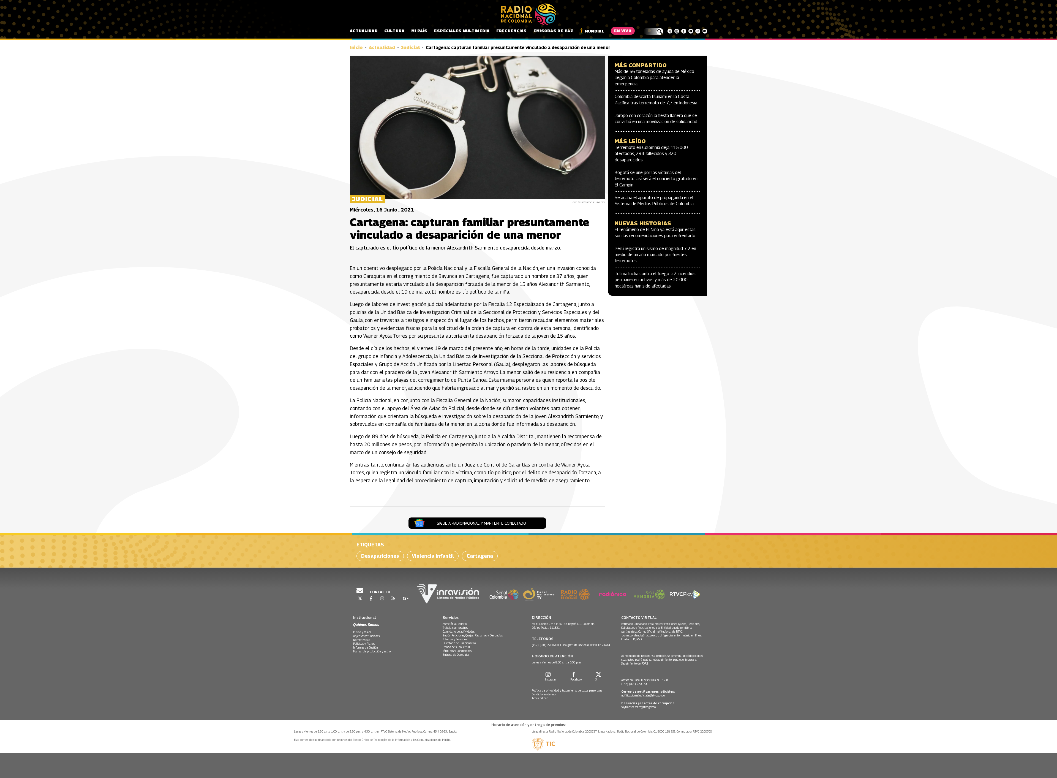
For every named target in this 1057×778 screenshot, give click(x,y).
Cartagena (480, 556)
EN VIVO (622, 30)
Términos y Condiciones (457, 650)
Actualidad (364, 30)
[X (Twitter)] (670, 31)
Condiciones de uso (543, 694)
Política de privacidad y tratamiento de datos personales (567, 690)
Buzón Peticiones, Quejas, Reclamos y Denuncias (473, 635)
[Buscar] (653, 31)
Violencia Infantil (433, 556)
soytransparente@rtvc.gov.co (638, 707)
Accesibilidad (540, 698)
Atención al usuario (455, 623)
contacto (379, 592)
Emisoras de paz (553, 30)
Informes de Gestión (365, 647)
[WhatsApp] (697, 31)
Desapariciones (380, 556)
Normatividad (361, 639)
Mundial (594, 31)
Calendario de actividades (459, 631)
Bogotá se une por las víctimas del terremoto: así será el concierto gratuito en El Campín (656, 179)
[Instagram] (676, 31)
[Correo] (704, 31)
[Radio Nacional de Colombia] (528, 14)
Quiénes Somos (366, 624)
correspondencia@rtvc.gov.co (639, 635)
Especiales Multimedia (462, 30)
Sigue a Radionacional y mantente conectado (481, 523)
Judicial (410, 47)
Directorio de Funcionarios (459, 643)
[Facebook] (683, 31)
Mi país (419, 30)
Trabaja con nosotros (455, 627)
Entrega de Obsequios (456, 654)
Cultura (394, 30)
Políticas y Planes (364, 643)
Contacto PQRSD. (632, 639)
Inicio (356, 47)
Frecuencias (511, 30)
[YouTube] (690, 31)
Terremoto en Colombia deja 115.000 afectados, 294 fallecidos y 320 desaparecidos (651, 153)
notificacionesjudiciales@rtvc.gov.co (643, 695)
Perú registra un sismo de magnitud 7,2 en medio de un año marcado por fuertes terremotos (655, 255)
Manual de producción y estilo (372, 651)
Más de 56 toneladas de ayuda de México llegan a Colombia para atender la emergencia (654, 77)
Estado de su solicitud (456, 647)
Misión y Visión (362, 632)
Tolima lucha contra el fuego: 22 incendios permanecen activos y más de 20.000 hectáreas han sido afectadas (655, 280)
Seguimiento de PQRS (634, 663)
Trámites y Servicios (455, 639)
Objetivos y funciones (366, 636)
